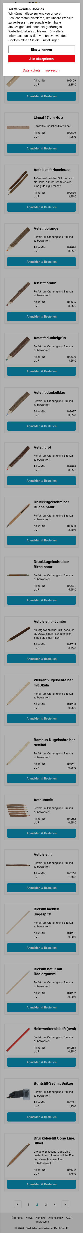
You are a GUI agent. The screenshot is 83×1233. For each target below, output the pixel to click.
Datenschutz (31, 70)
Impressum (52, 70)
